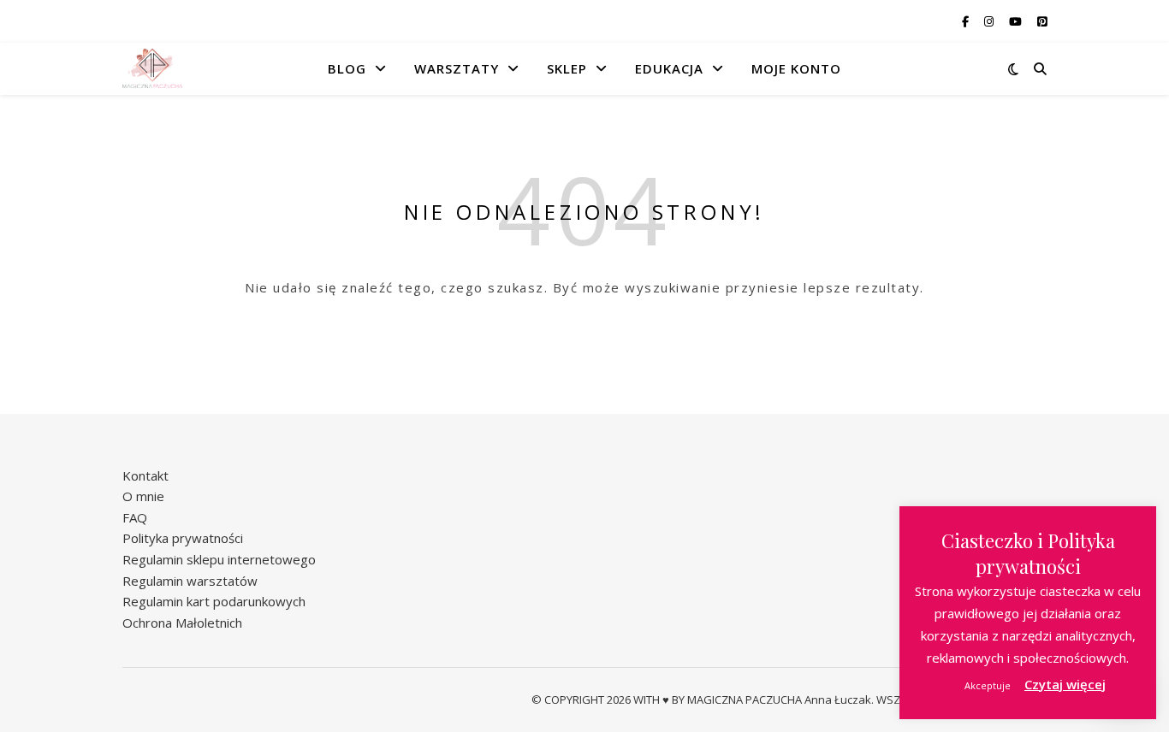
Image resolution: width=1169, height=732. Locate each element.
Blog (347, 68)
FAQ (134, 517)
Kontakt (145, 475)
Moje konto (796, 68)
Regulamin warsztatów (190, 580)
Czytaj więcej (1065, 684)
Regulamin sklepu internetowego (219, 559)
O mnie (143, 496)
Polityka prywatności (182, 537)
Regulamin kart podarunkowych (214, 601)
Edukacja (669, 68)
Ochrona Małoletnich (182, 622)
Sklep (567, 68)
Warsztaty (456, 68)
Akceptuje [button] (987, 685)
